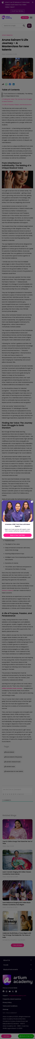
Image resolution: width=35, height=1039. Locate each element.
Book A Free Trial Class (17, 535)
